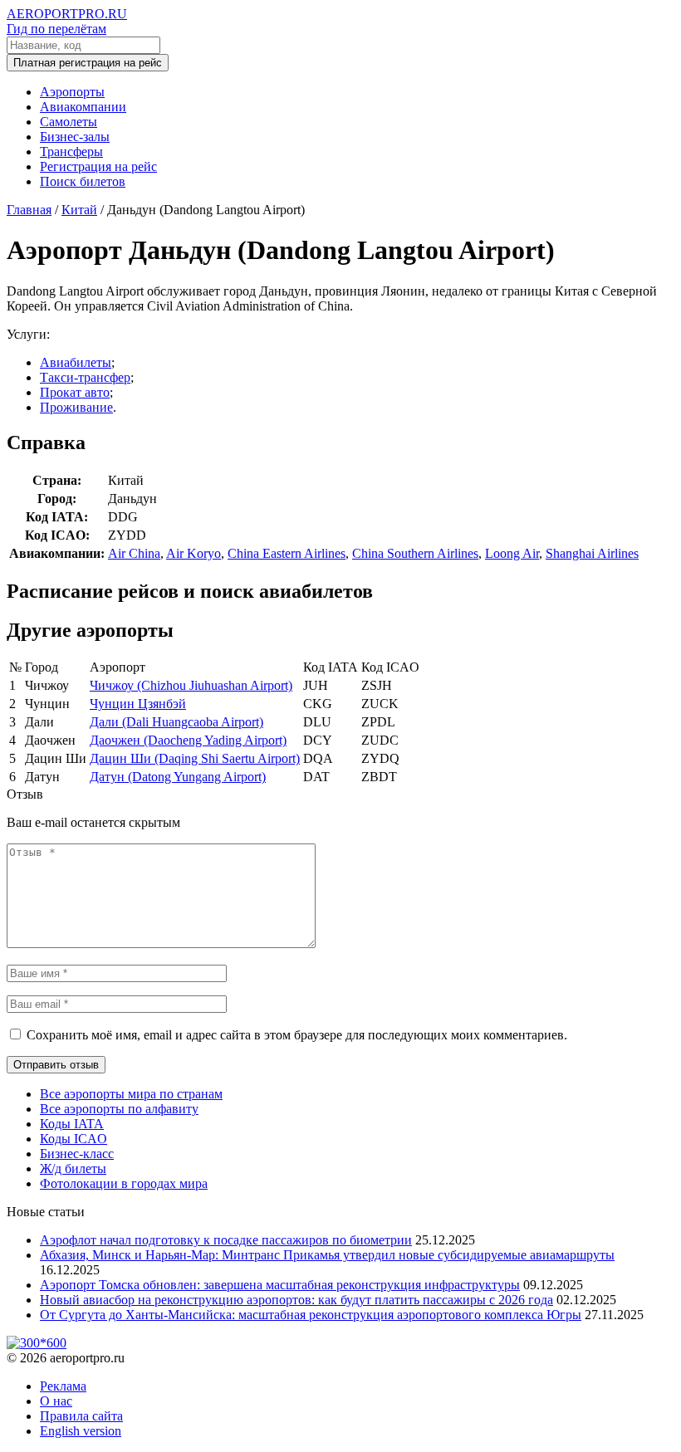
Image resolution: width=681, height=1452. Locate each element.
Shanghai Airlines (592, 553)
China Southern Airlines (415, 553)
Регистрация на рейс (98, 166)
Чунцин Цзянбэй (138, 704)
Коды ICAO (73, 1139)
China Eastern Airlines (286, 553)
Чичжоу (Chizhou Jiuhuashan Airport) (191, 685)
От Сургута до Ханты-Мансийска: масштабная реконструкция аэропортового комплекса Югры (310, 1315)
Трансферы (71, 151)
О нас (56, 1401)
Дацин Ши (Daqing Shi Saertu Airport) (195, 758)
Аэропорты (72, 92)
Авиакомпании (83, 107)
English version (80, 1431)
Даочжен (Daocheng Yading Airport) (188, 740)
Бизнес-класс (77, 1153)
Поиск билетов (82, 181)
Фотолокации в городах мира (124, 1183)
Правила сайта (81, 1416)
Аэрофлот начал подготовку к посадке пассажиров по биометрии (226, 1240)
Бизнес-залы (75, 137)
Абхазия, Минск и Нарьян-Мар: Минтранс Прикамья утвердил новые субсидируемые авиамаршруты (327, 1255)
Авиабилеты (75, 362)
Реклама (63, 1386)
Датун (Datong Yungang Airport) (178, 777)
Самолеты (68, 122)
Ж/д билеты (73, 1168)
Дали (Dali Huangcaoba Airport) (176, 722)
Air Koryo (193, 553)
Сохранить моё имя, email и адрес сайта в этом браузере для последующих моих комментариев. (297, 1035)
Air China (134, 553)
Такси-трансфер (85, 377)
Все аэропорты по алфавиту (119, 1109)
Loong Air (512, 553)
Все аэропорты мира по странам (131, 1094)
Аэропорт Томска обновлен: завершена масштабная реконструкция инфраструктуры (280, 1285)
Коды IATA (72, 1124)
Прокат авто (75, 392)
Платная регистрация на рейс (87, 62)
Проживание (76, 407)
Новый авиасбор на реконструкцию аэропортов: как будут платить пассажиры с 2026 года (296, 1300)
